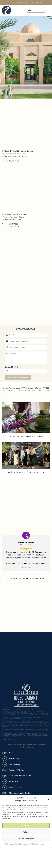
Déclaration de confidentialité (28, 844)
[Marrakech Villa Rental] (5, 793)
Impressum (43, 844)
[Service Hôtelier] (5, 770)
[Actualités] (5, 781)
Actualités (14, 781)
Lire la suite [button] (26, 567)
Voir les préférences (26, 838)
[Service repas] (5, 758)
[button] (48, 799)
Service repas (15, 758)
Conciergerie (15, 787)
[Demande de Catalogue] (5, 776)
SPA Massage (15, 764)
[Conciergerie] (5, 787)
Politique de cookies (11, 844)
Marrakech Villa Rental (20, 793)
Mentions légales (32, 745)
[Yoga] (5, 753)
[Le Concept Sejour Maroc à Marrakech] (26, 417)
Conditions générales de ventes (16, 745)
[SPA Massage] (5, 764)
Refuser (26, 832)
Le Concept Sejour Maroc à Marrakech (26, 436)
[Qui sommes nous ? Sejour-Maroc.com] (26, 455)
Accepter (26, 825)
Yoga (11, 753)
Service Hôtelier (16, 770)
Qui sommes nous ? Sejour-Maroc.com (26, 472)
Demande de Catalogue (20, 776)
